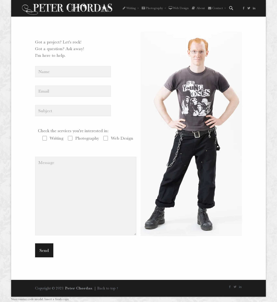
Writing (131, 8)
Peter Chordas (78, 288)
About (200, 8)
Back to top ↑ (107, 288)
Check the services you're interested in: (73, 130)
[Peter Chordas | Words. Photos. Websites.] (67, 7)
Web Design (180, 8)
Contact (217, 8)
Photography (154, 8)
